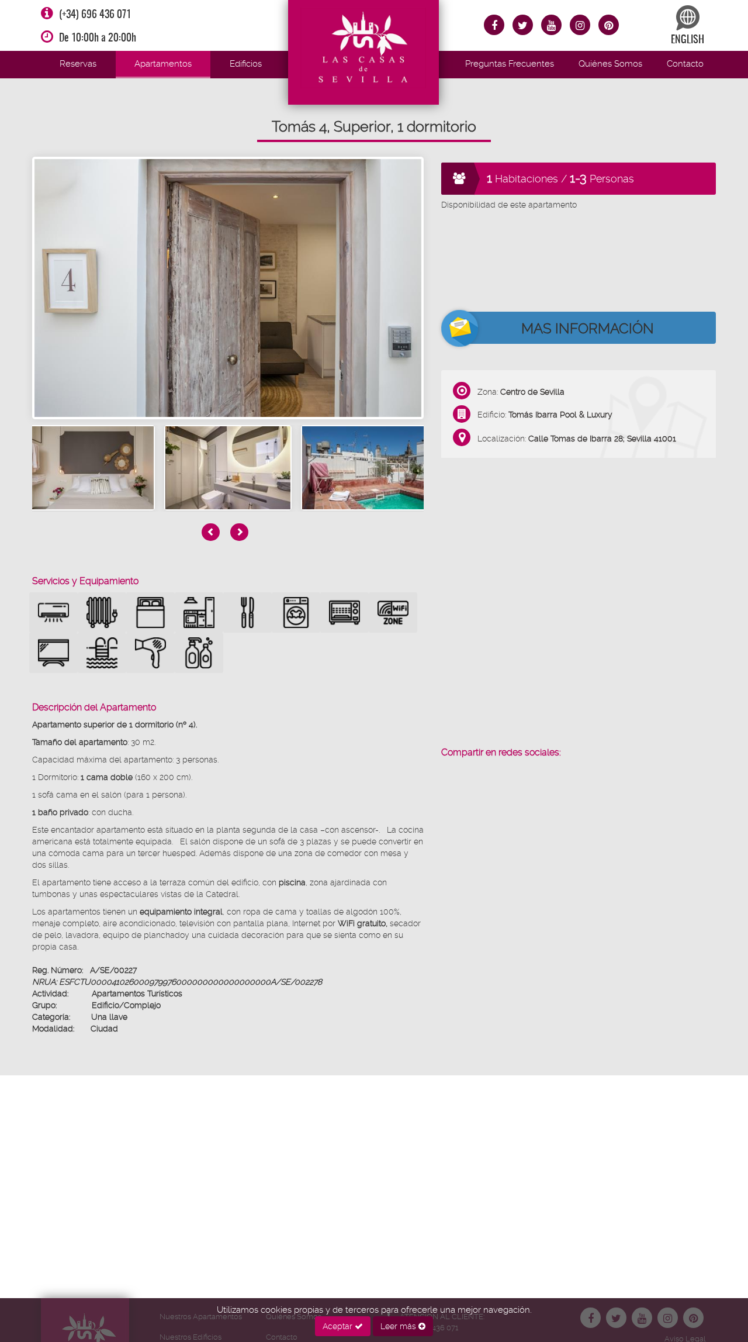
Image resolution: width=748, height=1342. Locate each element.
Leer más (399, 1326)
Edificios (246, 63)
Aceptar (339, 1326)
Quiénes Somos (610, 63)
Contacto (685, 63)
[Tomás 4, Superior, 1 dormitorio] (228, 288)
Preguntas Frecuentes (509, 63)
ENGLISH (687, 40)
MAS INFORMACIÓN (587, 328)
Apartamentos (163, 63)
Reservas (78, 63)
